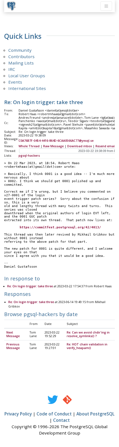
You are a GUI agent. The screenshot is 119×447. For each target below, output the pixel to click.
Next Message (13, 334)
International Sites (27, 88)
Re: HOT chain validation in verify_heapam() (87, 346)
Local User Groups (26, 75)
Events (15, 82)
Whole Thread (29, 146)
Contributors (21, 56)
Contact (61, 420)
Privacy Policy (18, 414)
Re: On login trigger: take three (30, 286)
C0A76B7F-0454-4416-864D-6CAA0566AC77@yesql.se (56, 141)
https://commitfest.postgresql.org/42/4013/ (60, 227)
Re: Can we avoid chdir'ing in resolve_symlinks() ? (88, 334)
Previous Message (13, 346)
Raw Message (53, 146)
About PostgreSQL (95, 414)
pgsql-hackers (29, 155)
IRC (11, 69)
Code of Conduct (54, 414)
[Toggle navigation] (106, 6)
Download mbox (79, 146)
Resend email (105, 146)
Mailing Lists (21, 63)
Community (20, 50)
